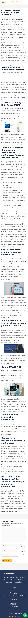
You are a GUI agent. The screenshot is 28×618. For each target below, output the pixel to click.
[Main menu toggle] (25, 2)
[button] (25, 615)
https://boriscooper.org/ (18, 268)
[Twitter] (12, 616)
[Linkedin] (18, 616)
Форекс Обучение (14, 17)
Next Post (24, 516)
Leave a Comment (5, 17)
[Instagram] (15, 616)
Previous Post (4, 516)
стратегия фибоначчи (22, 36)
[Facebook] (10, 616)
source (20, 77)
